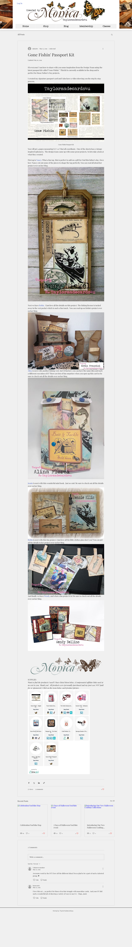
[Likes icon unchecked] (34, 880)
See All (112, 801)
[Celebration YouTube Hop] (32, 813)
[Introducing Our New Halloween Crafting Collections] (99, 813)
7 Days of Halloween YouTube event (66, 826)
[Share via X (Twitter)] (34, 783)
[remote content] (66, 732)
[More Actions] (103, 868)
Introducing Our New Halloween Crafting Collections (96, 826)
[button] (112, 34)
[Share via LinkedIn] (39, 783)
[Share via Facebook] (29, 783)
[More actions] (103, 48)
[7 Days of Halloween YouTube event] (66, 813)
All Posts (21, 34)
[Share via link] (44, 783)
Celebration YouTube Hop (30, 825)
